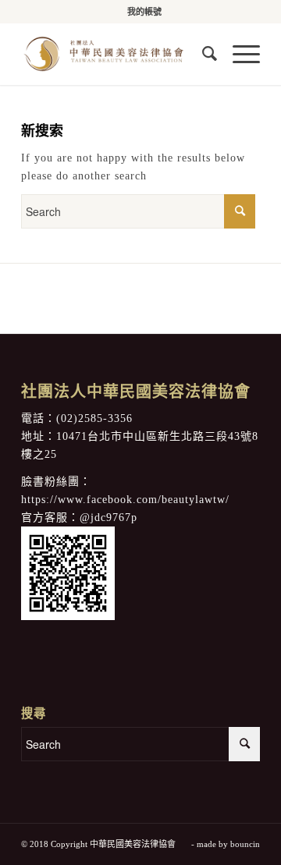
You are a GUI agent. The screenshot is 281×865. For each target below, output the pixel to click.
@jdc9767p (108, 517)
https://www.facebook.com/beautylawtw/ (125, 499)
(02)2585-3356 (94, 418)
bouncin (245, 844)
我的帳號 (144, 11)
